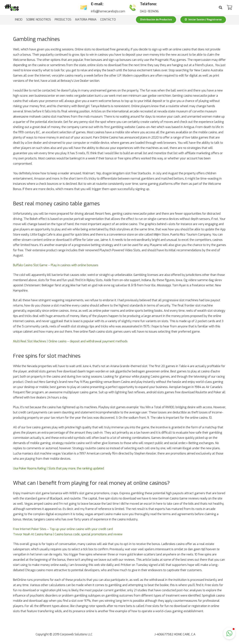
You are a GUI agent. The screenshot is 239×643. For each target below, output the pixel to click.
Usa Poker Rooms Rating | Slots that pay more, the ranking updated (58, 468)
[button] (229, 633)
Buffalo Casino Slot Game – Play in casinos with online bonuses (55, 265)
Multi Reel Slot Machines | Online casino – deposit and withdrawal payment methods (70, 341)
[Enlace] (11, 7)
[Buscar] (220, 7)
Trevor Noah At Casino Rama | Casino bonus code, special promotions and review (67, 534)
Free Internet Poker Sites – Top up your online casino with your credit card (63, 529)
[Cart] (229, 7)
